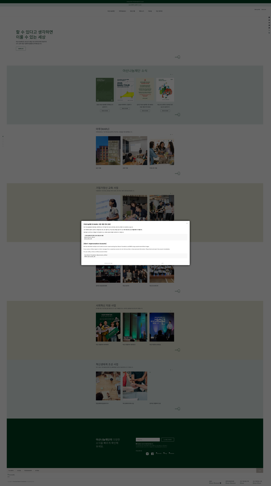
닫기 (163, 263)
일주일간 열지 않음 (108, 263)
